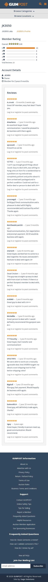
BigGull (10, 384)
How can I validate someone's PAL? (24, 544)
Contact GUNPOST (24, 500)
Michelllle (11, 316)
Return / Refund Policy (24, 476)
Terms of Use (24, 480)
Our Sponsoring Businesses (24, 528)
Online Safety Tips (24, 504)
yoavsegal (11, 199)
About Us (24, 464)
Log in (9, 112)
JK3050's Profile (23, 31)
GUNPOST (18, 576)
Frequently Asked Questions (24, 516)
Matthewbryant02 (15, 225)
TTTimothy (12, 339)
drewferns (11, 122)
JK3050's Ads (7, 31)
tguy (9, 424)
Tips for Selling (24, 508)
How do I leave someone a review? (24, 540)
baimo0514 (12, 404)
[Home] (17, 4)
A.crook (10, 102)
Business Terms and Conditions (24, 488)
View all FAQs (24, 555)
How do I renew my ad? (24, 548)
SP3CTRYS (11, 358)
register (18, 112)
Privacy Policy (24, 472)
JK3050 (7, 75)
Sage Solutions (27, 579)
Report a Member (24, 512)
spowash (11, 145)
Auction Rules (24, 484)
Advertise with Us (24, 468)
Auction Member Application (24, 524)
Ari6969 (10, 299)
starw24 (10, 251)
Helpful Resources (24, 520)
